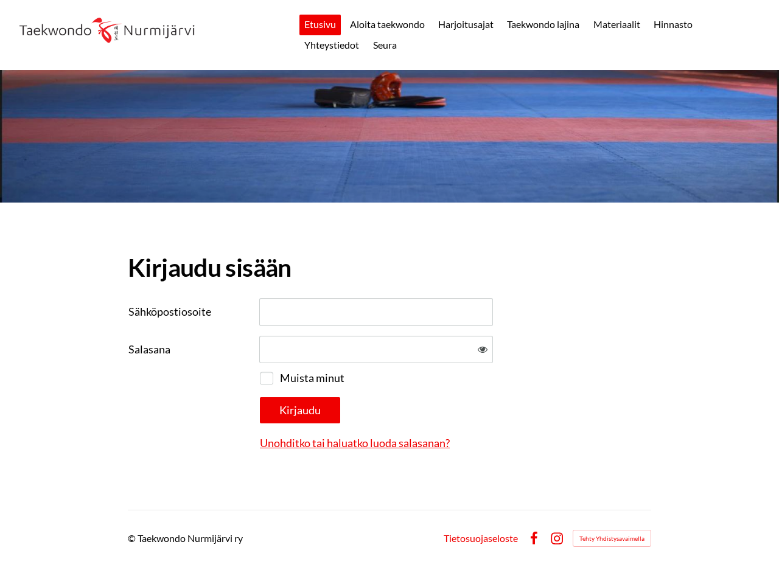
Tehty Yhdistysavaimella (612, 538)
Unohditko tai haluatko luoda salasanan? (355, 443)
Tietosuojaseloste (481, 538)
